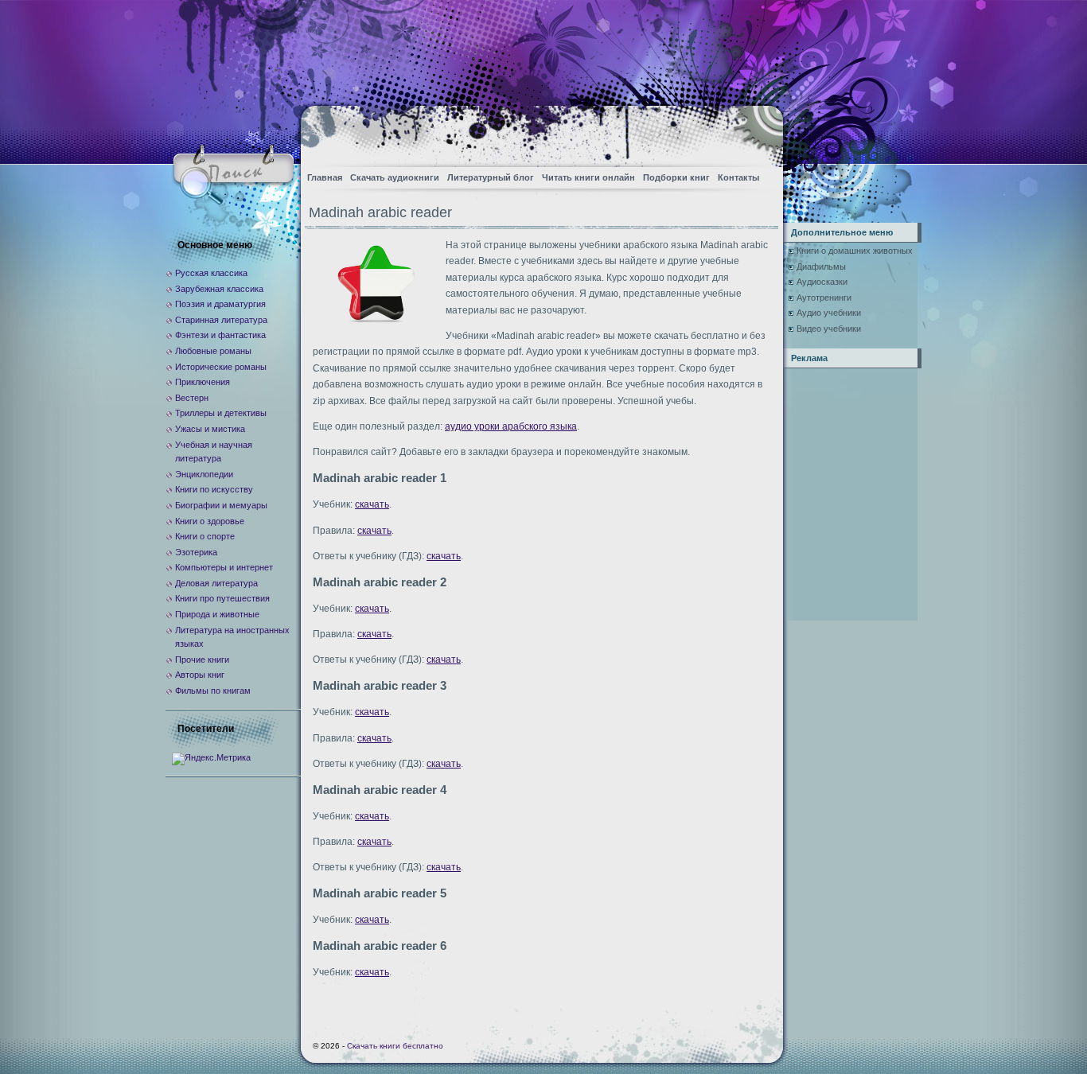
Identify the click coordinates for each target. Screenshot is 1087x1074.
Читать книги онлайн (588, 177)
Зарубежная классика (219, 289)
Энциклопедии (204, 474)
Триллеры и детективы (221, 413)
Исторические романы (221, 367)
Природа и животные (217, 614)
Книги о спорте (205, 536)
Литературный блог (490, 177)
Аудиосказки (822, 281)
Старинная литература (221, 320)
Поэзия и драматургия (220, 304)
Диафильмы (821, 266)
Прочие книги (202, 659)
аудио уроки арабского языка (511, 426)
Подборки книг (676, 177)
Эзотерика (196, 552)
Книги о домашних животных (855, 250)
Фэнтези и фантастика (220, 335)
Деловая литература (216, 583)
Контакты (738, 177)
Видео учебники (829, 328)
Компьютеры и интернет (224, 567)
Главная (324, 177)
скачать (372, 504)
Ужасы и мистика (210, 429)
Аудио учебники (829, 312)
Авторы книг (199, 674)
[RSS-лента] (757, 132)
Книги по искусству (214, 489)
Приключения (202, 382)
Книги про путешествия (222, 598)
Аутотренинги (824, 297)
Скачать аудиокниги (394, 177)
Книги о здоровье (209, 521)
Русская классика (211, 273)
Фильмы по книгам (213, 690)
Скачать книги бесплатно (395, 1045)
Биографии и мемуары (221, 505)
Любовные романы (213, 351)
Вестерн (191, 398)
